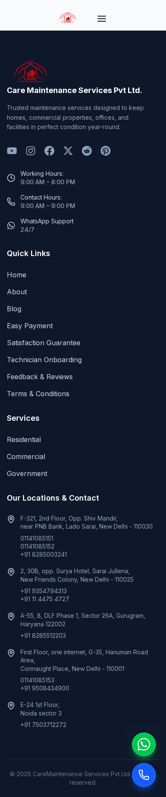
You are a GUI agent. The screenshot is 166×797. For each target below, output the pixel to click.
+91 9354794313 (43, 590)
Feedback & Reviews (40, 376)
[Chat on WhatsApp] (144, 744)
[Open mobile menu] (101, 18)
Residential (24, 439)
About (17, 291)
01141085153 (37, 680)
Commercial (26, 456)
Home (16, 274)
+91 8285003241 (43, 554)
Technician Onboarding (44, 359)
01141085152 (37, 546)
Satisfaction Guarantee (43, 342)
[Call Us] (144, 775)
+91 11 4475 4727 (44, 599)
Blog (14, 308)
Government (27, 473)
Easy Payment (30, 325)
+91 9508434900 (44, 688)
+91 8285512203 (43, 635)
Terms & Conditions (38, 393)
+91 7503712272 (43, 724)
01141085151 (36, 538)
